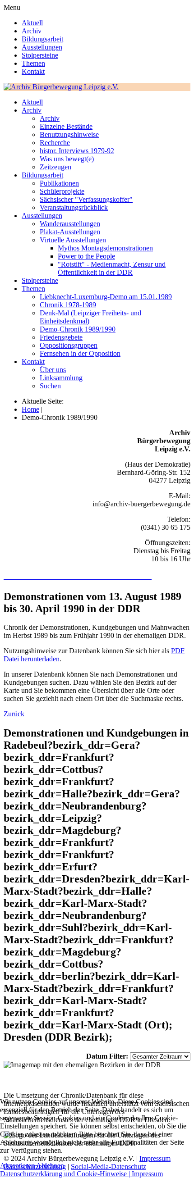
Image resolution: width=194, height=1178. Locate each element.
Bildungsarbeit (42, 39)
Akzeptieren (17, 1165)
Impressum (147, 1174)
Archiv (32, 31)
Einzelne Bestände (66, 126)
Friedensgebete (61, 337)
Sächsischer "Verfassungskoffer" (86, 199)
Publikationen (59, 183)
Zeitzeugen (55, 167)
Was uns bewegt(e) (67, 159)
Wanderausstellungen (70, 223)
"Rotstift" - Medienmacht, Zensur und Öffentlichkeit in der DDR (112, 268)
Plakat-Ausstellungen (70, 232)
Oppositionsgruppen (68, 345)
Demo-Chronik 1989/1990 (77, 329)
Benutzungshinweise (69, 134)
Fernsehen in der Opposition (80, 353)
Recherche (55, 142)
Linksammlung (61, 378)
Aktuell (32, 23)
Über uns (53, 369)
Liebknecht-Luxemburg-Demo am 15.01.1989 (106, 296)
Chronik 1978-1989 (68, 305)
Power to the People (86, 256)
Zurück (14, 714)
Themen (33, 63)
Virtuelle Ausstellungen (73, 240)
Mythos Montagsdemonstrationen (105, 248)
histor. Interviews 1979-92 (77, 151)
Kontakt (33, 71)
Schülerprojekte (62, 191)
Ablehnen (50, 1165)
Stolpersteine (40, 55)
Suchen (50, 386)
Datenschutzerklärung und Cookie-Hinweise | (66, 1174)
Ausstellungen (42, 47)
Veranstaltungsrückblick (74, 207)
